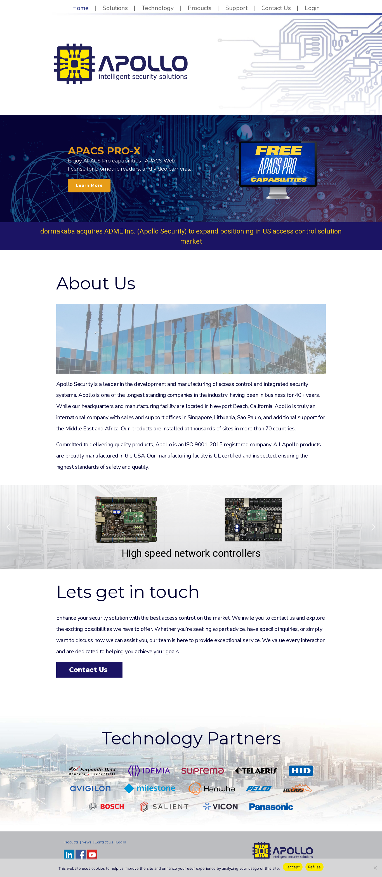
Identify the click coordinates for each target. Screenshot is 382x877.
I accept (293, 867)
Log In (121, 842)
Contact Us (276, 8)
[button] (8, 527)
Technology (158, 8)
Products (199, 8)
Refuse (314, 867)
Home (80, 8)
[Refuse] (375, 868)
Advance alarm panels (189, 558)
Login (312, 8)
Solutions (115, 8)
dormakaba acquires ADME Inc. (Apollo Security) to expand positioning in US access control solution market (191, 236)
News (86, 842)
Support (236, 8)
